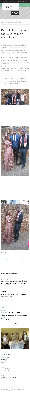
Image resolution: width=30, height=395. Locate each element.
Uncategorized (17, 41)
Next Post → (25, 259)
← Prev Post (5, 259)
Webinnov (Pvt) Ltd (5, 390)
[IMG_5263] (15, 338)
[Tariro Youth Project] (10, 6)
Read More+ (8, 285)
